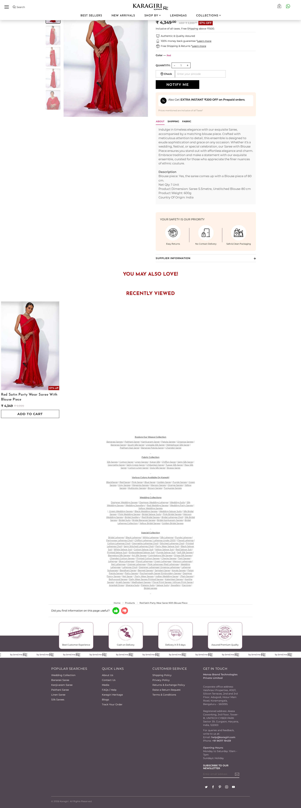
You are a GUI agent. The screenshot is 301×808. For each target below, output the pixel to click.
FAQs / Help (109, 689)
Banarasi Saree (60, 680)
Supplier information (173, 258)
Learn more (204, 41)
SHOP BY (151, 15)
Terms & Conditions (164, 694)
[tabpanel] (206, 164)
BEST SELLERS (91, 15)
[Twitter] (206, 787)
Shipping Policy (162, 675)
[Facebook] (213, 787)
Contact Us (108, 680)
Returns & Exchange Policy (168, 684)
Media (105, 684)
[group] (53, 35)
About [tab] (160, 121)
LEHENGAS (178, 15)
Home (117, 603)
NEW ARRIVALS (123, 15)
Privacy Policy (161, 680)
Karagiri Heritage (112, 694)
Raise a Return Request (166, 689)
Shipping (192, 28)
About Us (107, 675)
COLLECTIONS (207, 15)
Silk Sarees (57, 699)
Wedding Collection (63, 675)
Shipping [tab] (173, 121)
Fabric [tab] (186, 121)
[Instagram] (227, 787)
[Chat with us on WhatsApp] (288, 6)
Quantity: (163, 65)
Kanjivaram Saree (61, 684)
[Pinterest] (220, 787)
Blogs (105, 699)
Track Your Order (112, 704)
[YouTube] (233, 787)
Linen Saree (58, 694)
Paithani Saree (60, 689)
